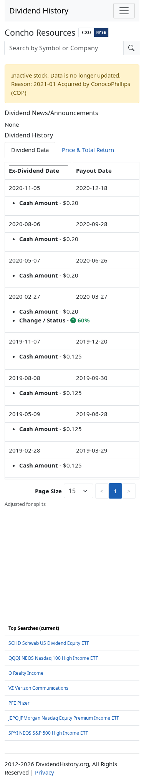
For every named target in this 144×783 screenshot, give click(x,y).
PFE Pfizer (19, 703)
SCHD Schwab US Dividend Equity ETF (48, 643)
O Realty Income (25, 673)
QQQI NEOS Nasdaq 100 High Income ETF (53, 658)
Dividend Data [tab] (30, 150)
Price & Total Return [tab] (88, 150)
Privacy (44, 772)
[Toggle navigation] (124, 10)
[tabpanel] (72, 335)
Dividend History (38, 10)
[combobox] (64, 48)
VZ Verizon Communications (38, 688)
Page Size (48, 491)
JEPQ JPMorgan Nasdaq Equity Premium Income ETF (63, 718)
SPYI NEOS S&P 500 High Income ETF (48, 733)
